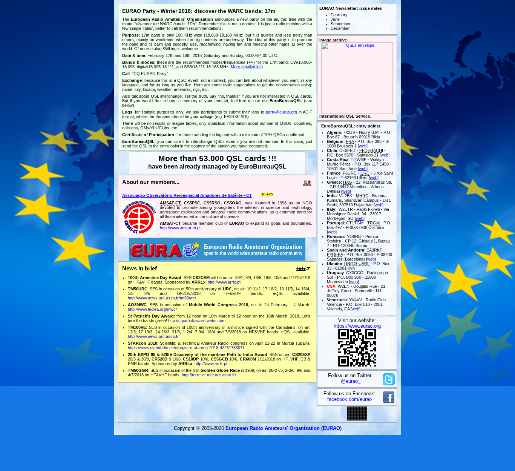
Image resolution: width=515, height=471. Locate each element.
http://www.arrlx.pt (224, 282)
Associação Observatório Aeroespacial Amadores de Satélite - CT (187, 195)
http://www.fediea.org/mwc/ (152, 309)
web (362, 146)
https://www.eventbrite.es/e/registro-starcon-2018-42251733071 (186, 347)
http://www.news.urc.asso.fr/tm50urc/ (162, 298)
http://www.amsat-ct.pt (180, 228)
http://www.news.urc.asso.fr (153, 336)
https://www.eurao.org (357, 326)
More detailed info (247, 66)
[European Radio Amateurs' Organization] (357, 365)
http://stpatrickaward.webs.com (196, 320)
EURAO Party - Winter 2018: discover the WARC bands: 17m (198, 11)
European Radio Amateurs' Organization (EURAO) (283, 428)
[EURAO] (217, 258)
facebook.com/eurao (349, 399)
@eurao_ (350, 381)
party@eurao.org (281, 112)
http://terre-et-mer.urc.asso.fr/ (209, 375)
